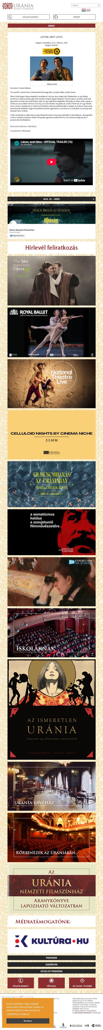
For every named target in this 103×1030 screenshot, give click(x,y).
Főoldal (51, 986)
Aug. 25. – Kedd (51, 199)
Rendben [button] (28, 1021)
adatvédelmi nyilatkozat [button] (18, 1014)
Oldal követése (18, 236)
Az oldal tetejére (82, 986)
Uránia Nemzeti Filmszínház (21, 230)
